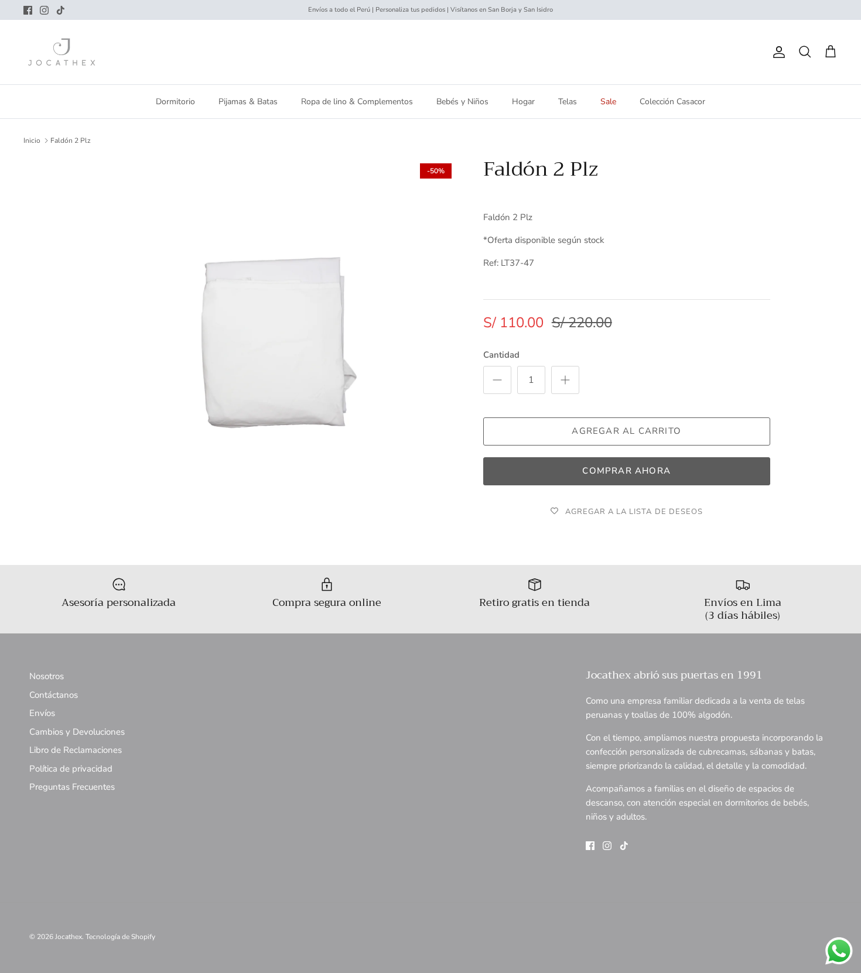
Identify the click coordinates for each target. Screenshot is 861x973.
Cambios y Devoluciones (77, 732)
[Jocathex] (61, 52)
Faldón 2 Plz (70, 140)
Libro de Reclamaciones (75, 750)
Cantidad (501, 355)
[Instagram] (44, 10)
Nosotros (46, 676)
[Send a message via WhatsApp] (839, 951)
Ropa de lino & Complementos (357, 101)
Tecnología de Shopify (120, 936)
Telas (567, 101)
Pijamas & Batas (248, 101)
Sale (608, 101)
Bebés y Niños (462, 101)
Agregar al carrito (626, 431)
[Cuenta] (776, 52)
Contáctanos (53, 695)
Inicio (31, 140)
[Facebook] (27, 10)
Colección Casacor (672, 101)
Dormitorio (175, 101)
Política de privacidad (70, 769)
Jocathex (68, 936)
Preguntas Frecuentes (72, 787)
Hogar (523, 101)
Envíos (42, 713)
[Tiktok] (60, 10)
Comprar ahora (626, 471)
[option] (274, 340)
